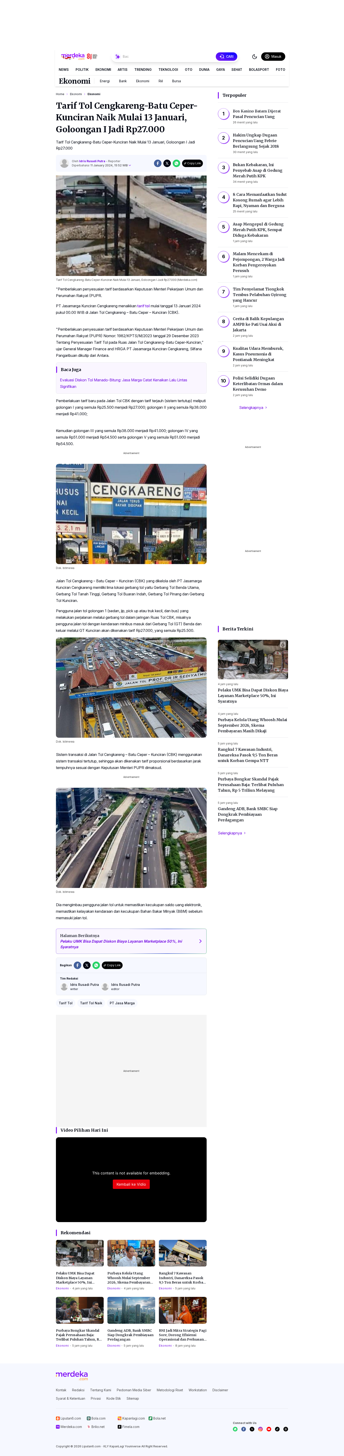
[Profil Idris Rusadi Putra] (64, 163)
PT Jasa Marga (122, 1003)
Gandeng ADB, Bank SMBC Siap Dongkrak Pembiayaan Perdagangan (130, 1335)
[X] (252, 1429)
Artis (123, 70)
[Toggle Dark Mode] (254, 56)
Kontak (61, 1390)
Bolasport (259, 70)
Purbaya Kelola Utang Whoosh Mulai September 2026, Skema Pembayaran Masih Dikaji (128, 1278)
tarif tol (143, 306)
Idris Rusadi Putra (92, 161)
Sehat (236, 70)
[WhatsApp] (235, 1429)
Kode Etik (113, 1398)
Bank (123, 81)
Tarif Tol (66, 1003)
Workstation (198, 1390)
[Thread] (285, 1429)
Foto (280, 70)
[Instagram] (260, 1429)
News (64, 70)
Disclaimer (220, 1390)
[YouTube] (269, 1429)
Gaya (220, 70)
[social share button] (157, 163)
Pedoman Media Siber (134, 1390)
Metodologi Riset (170, 1390)
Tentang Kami (100, 1390)
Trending (143, 70)
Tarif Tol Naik (91, 1003)
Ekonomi (103, 70)
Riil (161, 81)
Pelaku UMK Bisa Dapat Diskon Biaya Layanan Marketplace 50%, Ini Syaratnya (75, 1278)
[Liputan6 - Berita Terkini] (72, 1375)
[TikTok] (277, 1429)
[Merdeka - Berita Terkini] (79, 56)
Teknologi (168, 70)
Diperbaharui (100, 165)
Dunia (204, 70)
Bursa (176, 81)
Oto (188, 70)
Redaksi (78, 1390)
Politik (82, 70)
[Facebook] (243, 1429)
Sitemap (133, 1398)
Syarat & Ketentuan (70, 1398)
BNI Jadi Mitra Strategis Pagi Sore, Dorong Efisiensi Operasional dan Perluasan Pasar (182, 1335)
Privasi (96, 1398)
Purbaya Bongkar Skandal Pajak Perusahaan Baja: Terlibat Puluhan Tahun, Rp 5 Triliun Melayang (78, 1335)
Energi (105, 81)
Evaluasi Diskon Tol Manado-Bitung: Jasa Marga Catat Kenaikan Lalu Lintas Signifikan (123, 383)
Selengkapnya (251, 407)
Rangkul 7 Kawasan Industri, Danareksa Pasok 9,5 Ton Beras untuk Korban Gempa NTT (182, 1278)
